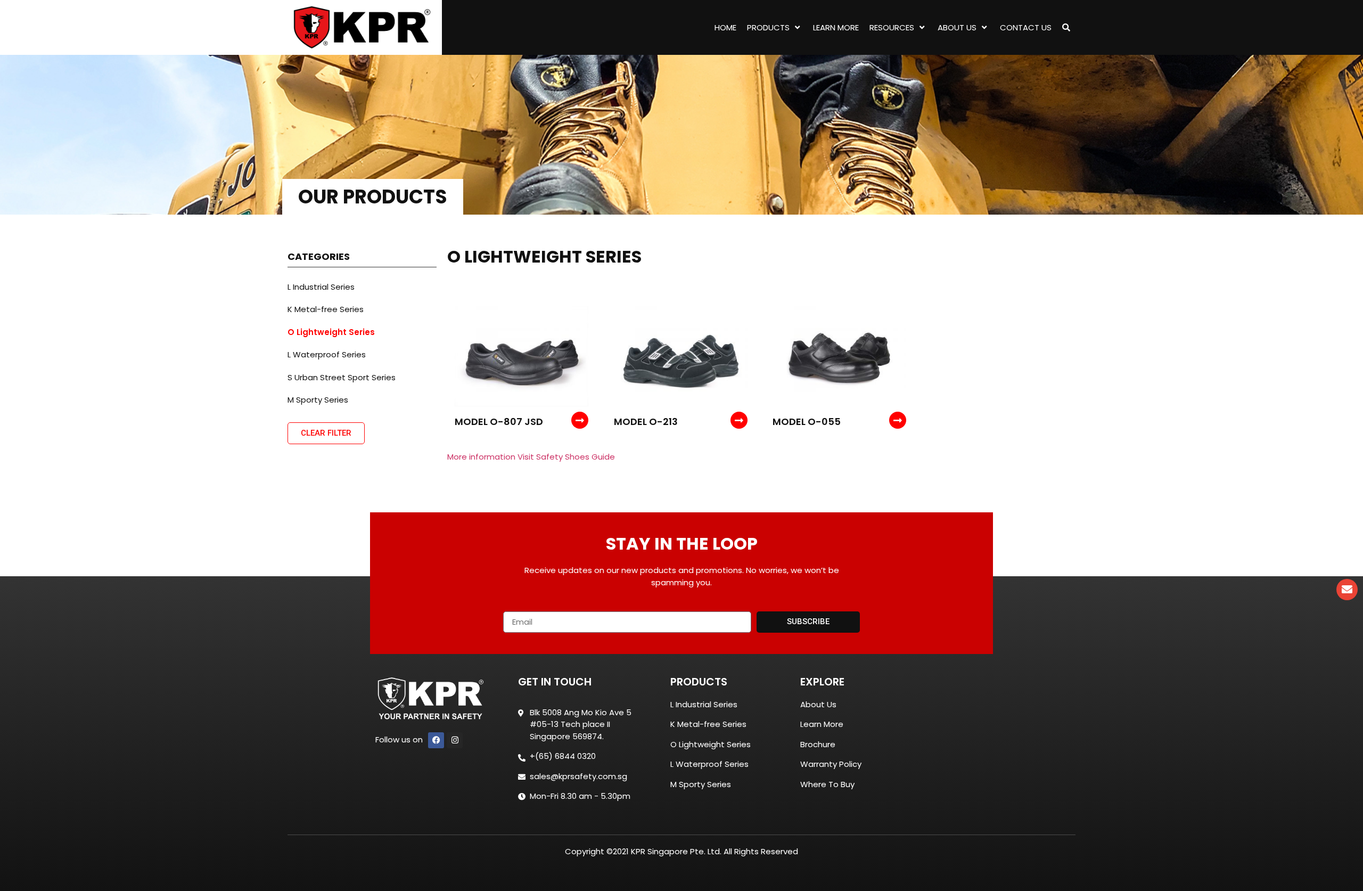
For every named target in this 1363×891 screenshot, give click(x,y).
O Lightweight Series (331, 332)
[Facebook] (436, 740)
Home (725, 27)
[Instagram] (455, 740)
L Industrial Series (321, 286)
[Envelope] (1347, 589)
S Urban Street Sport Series (342, 377)
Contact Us (1026, 27)
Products (768, 27)
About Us (957, 27)
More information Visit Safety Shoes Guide (531, 456)
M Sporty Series (318, 399)
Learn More (836, 27)
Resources (891, 27)
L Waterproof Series (327, 354)
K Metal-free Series (326, 309)
